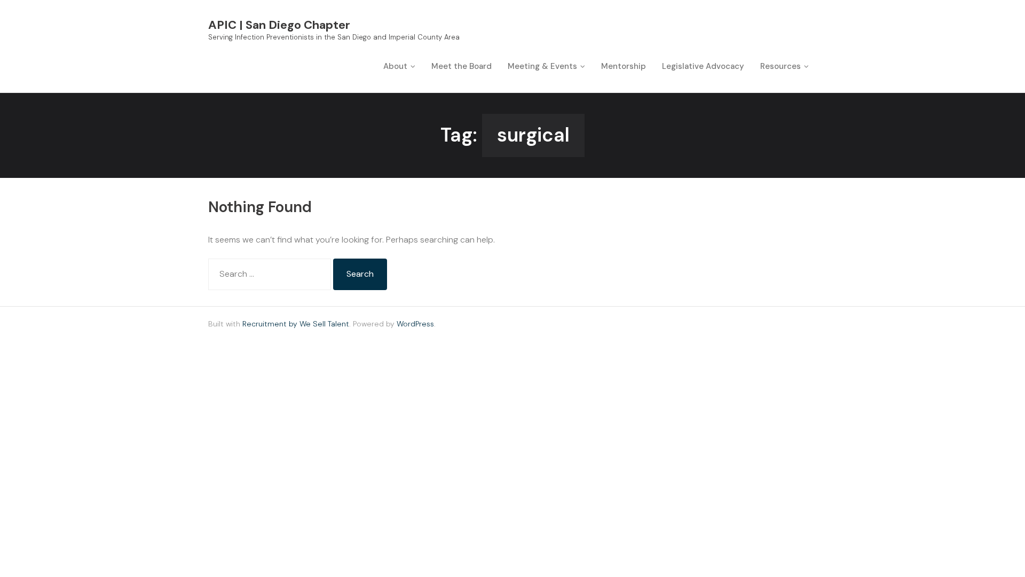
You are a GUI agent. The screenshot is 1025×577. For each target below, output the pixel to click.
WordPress (415, 324)
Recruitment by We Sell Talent (295, 324)
